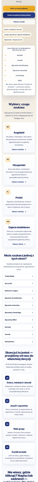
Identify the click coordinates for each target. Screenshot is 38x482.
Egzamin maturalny (20, 70)
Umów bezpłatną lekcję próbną (19, 15)
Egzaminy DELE (11, 320)
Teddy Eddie (9, 276)
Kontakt (20, 55)
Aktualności (9, 342)
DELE (20, 80)
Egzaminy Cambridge (13, 312)
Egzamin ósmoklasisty (20, 65)
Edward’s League (11, 291)
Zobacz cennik (19, 22)
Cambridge (20, 75)
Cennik (19, 60)
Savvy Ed (8, 283)
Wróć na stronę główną (19, 8)
